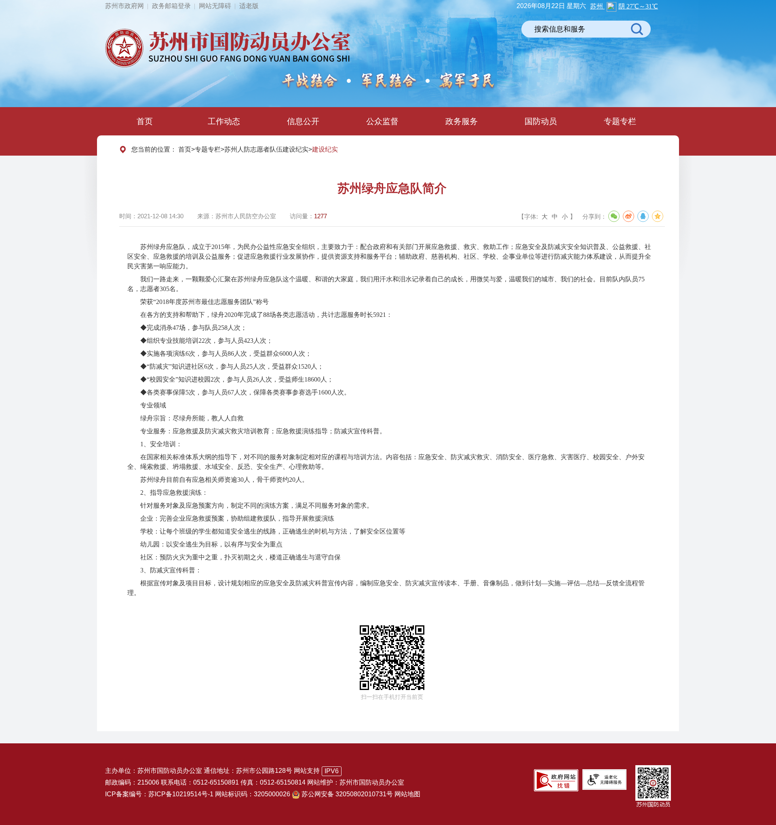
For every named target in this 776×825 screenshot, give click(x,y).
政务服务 (461, 121)
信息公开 (303, 121)
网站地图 (407, 794)
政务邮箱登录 (171, 5)
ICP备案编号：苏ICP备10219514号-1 (159, 794)
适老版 (249, 5)
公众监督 (382, 121)
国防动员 (541, 121)
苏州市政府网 (124, 5)
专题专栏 (620, 121)
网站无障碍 (215, 5)
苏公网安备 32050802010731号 (347, 794)
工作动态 (224, 121)
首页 (145, 121)
